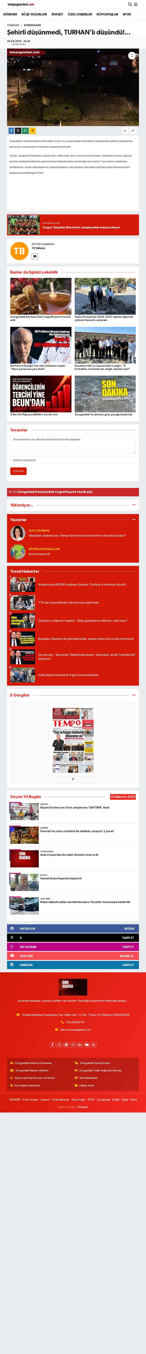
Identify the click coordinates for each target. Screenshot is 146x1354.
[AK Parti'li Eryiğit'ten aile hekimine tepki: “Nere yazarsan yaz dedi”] (40, 345)
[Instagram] (73, 1045)
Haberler (13, 25)
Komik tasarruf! (39, 554)
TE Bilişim (82, 1107)
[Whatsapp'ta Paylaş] (25, 131)
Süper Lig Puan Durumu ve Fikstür (35, 1077)
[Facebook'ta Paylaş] (11, 131)
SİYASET (57, 14)
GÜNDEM (10, 14)
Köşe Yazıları (30, 1099)
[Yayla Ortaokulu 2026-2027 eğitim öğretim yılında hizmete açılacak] (105, 296)
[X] (59, 1045)
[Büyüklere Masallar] (17, 551)
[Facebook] (52, 1045)
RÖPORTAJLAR (107, 14)
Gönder (18, 471)
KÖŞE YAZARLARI (34, 14)
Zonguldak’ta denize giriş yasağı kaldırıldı (103, 414)
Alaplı (124, 1099)
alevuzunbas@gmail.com (75, 1029)
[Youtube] (87, 1045)
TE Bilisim (38, 248)
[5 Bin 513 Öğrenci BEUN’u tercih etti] (40, 394)
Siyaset (45, 1099)
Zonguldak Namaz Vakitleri (31, 1070)
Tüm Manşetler (88, 1077)
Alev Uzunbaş (39, 530)
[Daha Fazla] (32, 131)
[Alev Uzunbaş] (17, 533)
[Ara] (130, 4)
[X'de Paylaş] (18, 131)
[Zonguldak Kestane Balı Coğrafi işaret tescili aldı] (40, 296)
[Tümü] (134, 505)
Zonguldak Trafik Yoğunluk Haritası (100, 1070)
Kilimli (133, 1099)
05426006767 (75, 1022)
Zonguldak (32, 25)
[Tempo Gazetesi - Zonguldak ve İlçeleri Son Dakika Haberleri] (21, 5)
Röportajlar (79, 1099)
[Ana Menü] (135, 4)
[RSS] (93, 1045)
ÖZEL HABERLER (80, 14)
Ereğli (115, 1099)
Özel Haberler (60, 1099)
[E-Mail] (35, 256)
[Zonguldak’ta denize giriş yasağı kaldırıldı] (105, 394)
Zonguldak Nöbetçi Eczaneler (33, 1063)
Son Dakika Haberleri (27, 1085)
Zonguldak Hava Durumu (95, 1063)
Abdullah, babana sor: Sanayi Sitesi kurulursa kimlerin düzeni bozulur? (77, 535)
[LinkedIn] (80, 1045)
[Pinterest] (66, 1045)
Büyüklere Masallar (44, 549)
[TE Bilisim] (19, 251)
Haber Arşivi (86, 1085)
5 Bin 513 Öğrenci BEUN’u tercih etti (34, 414)
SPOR (127, 14)
